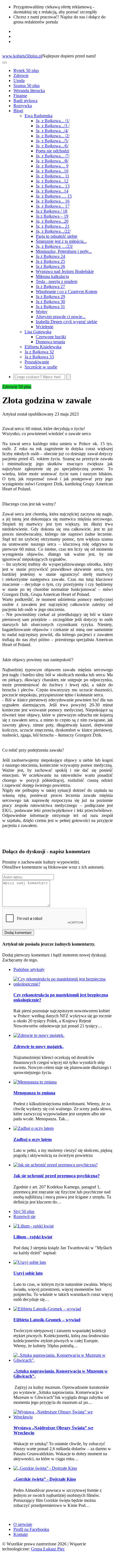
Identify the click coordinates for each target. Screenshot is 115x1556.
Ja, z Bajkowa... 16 (53, 201)
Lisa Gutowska (38, 331)
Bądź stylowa (25, 100)
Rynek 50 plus (26, 70)
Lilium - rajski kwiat (32, 1236)
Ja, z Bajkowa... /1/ (53, 120)
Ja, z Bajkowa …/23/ (54, 246)
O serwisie (22, 1524)
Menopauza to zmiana (34, 1092)
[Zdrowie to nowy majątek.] (38, 1035)
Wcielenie (44, 326)
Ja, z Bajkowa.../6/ (52, 145)
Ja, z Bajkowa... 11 (52, 176)
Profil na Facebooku (31, 1529)
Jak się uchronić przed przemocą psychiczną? (56, 1175)
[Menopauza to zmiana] (35, 1082)
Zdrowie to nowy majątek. (38, 1046)
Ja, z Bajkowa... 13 (53, 186)
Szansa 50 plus (26, 85)
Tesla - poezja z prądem (56, 281)
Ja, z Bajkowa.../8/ (52, 161)
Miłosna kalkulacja (52, 276)
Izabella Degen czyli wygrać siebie (66, 321)
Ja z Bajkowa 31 (50, 306)
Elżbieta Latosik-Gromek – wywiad (46, 1319)
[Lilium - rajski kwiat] (33, 1226)
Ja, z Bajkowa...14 (52, 191)
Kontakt (20, 1534)
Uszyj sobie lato (28, 1273)
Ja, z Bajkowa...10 (52, 171)
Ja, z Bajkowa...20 (52, 221)
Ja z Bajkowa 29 (50, 296)
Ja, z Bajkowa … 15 (54, 196)
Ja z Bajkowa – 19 (52, 216)
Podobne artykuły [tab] (29, 969)
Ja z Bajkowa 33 (39, 356)
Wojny (41, 311)
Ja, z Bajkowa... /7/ (53, 156)
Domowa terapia (50, 341)
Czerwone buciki (51, 336)
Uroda (19, 80)
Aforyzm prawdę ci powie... (60, 316)
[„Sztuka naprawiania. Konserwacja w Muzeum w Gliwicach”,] (63, 1360)
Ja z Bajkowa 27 (50, 286)
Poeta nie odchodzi (52, 150)
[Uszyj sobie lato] (29, 1262)
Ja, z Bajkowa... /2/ (53, 135)
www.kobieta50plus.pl (22, 56)
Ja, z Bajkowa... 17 (53, 206)
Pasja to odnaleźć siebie (56, 236)
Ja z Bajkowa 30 (50, 301)
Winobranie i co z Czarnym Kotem (66, 291)
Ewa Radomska (38, 115)
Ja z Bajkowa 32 (39, 351)
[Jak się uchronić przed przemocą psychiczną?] (55, 1164)
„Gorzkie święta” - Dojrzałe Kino (44, 1479)
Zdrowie (20, 75)
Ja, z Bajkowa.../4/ (52, 130)
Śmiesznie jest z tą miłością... (61, 241)
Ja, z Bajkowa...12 (52, 181)
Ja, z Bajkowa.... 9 (52, 166)
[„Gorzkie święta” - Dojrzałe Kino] (45, 1468)
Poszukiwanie (37, 361)
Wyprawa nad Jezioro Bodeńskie (65, 271)
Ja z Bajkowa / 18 (51, 211)
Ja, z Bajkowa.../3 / (53, 125)
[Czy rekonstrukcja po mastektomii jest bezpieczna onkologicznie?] (63, 984)
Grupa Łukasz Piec (48, 1549)
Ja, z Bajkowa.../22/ (53, 231)
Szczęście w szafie (41, 367)
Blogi (18, 110)
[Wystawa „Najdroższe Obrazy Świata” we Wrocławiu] (63, 1416)
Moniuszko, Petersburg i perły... (64, 251)
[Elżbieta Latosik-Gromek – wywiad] (47, 1308)
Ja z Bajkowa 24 (50, 256)
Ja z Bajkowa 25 (50, 261)
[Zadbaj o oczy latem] (33, 1128)
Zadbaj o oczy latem (32, 1139)
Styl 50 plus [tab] (23, 1211)
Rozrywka (22, 105)
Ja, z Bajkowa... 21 (53, 226)
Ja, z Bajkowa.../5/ (52, 140)
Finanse (20, 95)
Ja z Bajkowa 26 (50, 266)
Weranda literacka (29, 90)
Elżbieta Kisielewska (43, 346)
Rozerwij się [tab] (24, 1216)
